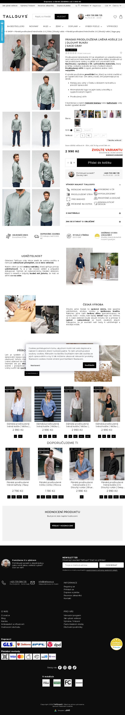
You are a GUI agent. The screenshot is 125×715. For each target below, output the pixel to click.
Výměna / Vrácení (28, 6)
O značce (5, 615)
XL (20, 436)
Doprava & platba (64, 6)
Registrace (97, 6)
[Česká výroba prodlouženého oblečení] (32, 314)
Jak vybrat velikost (9, 6)
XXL (81, 436)
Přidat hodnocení (84, 53)
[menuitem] (16, 26)
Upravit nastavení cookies (62, 706)
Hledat (61, 16)
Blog (3, 618)
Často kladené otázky (74, 624)
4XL (60, 497)
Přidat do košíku (99, 162)
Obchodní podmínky (73, 627)
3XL (87, 436)
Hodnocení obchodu (10, 627)
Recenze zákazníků (46, 6)
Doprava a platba (71, 592)
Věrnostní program (72, 615)
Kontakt (67, 598)
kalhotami (112, 103)
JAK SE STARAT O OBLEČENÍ (80, 221)
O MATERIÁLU (73, 213)
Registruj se (69, 587)
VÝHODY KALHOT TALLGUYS (80, 184)
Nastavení (35, 365)
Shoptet (61, 710)
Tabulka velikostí (114, 140)
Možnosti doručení (114, 155)
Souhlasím (89, 365)
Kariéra (4, 621)
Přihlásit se (69, 589)
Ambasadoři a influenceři (12, 624)
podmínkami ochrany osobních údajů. (102, 570)
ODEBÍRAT (111, 565)
